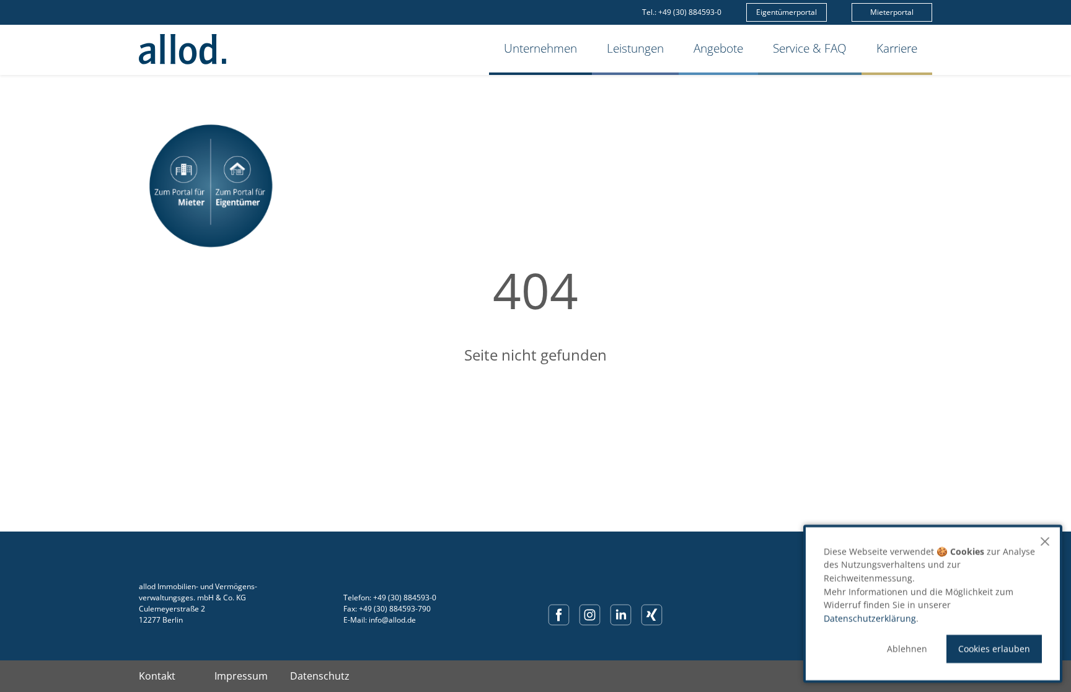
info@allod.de (392, 620)
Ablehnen (907, 649)
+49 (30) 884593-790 (395, 608)
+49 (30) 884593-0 (689, 12)
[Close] (1045, 541)
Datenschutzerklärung (870, 618)
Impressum (241, 676)
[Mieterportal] (180, 186)
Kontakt (157, 676)
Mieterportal (892, 12)
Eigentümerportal (786, 12)
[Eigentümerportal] (242, 186)
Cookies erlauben (994, 649)
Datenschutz (320, 676)
